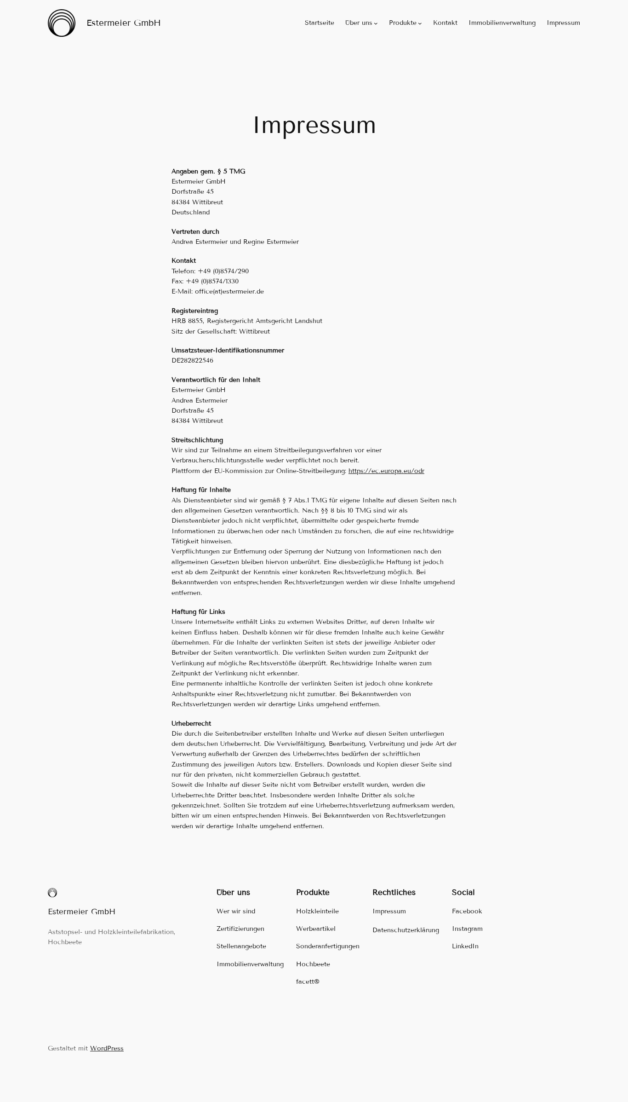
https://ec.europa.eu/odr (386, 471)
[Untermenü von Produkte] (420, 23)
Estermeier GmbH (123, 22)
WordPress (107, 1048)
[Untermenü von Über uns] (376, 23)
